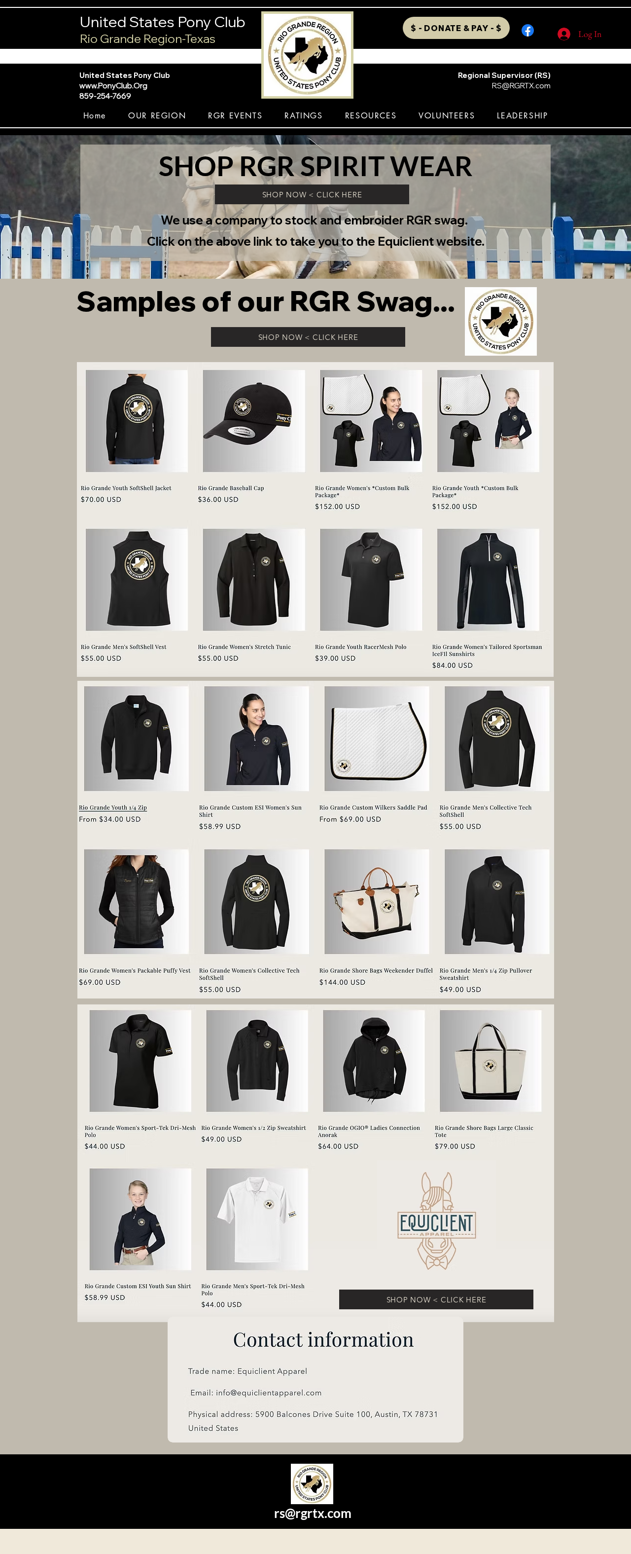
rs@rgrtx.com (312, 1513)
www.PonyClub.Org (113, 85)
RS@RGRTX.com (521, 85)
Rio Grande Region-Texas (147, 38)
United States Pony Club (162, 21)
